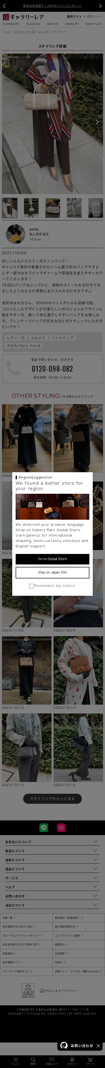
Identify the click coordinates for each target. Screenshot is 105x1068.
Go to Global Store (52, 559)
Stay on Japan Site (52, 572)
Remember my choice (54, 585)
